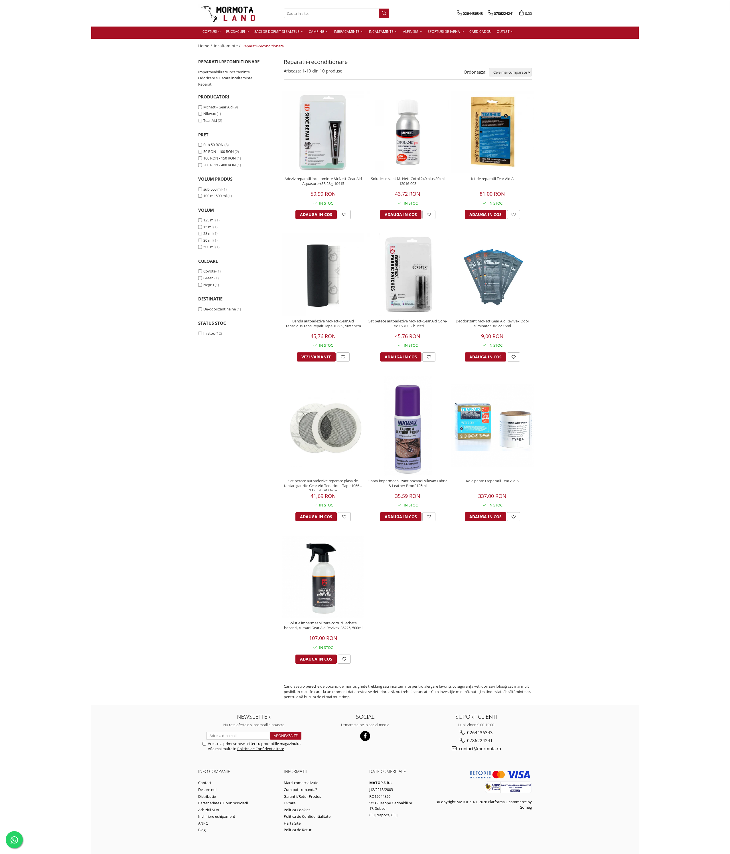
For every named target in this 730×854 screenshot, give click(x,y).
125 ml (208, 220)
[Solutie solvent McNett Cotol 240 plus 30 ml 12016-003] (408, 132)
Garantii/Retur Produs (302, 796)
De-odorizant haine (219, 309)
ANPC (203, 823)
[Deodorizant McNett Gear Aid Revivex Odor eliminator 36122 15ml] (492, 274)
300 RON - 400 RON (219, 164)
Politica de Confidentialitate (260, 748)
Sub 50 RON (213, 144)
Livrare (289, 802)
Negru (208, 284)
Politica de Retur (297, 829)
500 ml (208, 246)
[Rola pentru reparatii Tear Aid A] (492, 425)
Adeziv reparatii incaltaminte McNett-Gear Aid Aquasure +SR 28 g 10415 (323, 181)
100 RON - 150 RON (219, 158)
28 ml (207, 233)
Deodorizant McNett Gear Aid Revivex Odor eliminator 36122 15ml (492, 323)
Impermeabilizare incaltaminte (224, 71)
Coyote (209, 271)
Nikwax (209, 113)
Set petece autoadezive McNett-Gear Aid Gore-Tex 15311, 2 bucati (407, 323)
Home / (205, 46)
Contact (205, 782)
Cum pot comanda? (300, 789)
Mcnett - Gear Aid (218, 107)
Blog (202, 829)
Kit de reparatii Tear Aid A (492, 178)
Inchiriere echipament (216, 816)
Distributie (207, 796)
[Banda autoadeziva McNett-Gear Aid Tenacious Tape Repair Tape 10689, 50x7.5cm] (323, 274)
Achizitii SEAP (209, 809)
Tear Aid (210, 120)
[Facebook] (365, 736)
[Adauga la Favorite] (344, 214)
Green (208, 277)
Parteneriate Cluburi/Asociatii (223, 802)
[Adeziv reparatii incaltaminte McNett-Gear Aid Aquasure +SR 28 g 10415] (323, 132)
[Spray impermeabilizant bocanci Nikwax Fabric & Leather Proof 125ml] (408, 426)
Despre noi (207, 789)
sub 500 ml (212, 189)
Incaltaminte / (228, 46)
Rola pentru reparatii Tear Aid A (492, 481)
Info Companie (214, 771)
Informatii (295, 771)
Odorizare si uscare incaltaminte (225, 77)
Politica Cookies (297, 809)
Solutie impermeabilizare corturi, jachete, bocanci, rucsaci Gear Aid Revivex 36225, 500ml (323, 625)
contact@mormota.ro (479, 748)
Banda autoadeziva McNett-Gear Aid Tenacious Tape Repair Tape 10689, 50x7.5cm (323, 323)
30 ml (207, 240)
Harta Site (292, 823)
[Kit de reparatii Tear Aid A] (492, 132)
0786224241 (479, 740)
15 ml (207, 226)
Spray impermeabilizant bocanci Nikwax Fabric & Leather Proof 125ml (407, 483)
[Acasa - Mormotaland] (226, 13)
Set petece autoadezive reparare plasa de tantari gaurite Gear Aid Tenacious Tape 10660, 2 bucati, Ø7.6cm (323, 485)
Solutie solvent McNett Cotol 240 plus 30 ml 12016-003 (408, 181)
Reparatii (205, 84)
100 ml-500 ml (215, 195)
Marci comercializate (301, 782)
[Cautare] (384, 13)
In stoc (209, 333)
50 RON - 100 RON (218, 151)
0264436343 (479, 732)
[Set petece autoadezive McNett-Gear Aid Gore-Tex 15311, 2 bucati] (408, 274)
